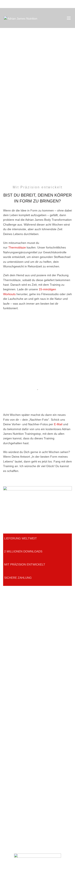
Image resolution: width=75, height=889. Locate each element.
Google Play (11, 688)
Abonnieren (10, 717)
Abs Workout (11, 663)
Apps (6, 623)
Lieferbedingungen (15, 776)
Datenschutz (11, 764)
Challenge (9, 641)
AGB (6, 770)
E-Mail (58, 424)
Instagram (9, 729)
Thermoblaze (17, 247)
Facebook (9, 723)
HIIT (6, 676)
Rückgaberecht (13, 782)
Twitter (7, 735)
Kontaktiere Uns (13, 710)
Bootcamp (9, 669)
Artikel (7, 629)
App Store (9, 682)
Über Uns (9, 758)
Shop (6, 616)
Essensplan (10, 635)
